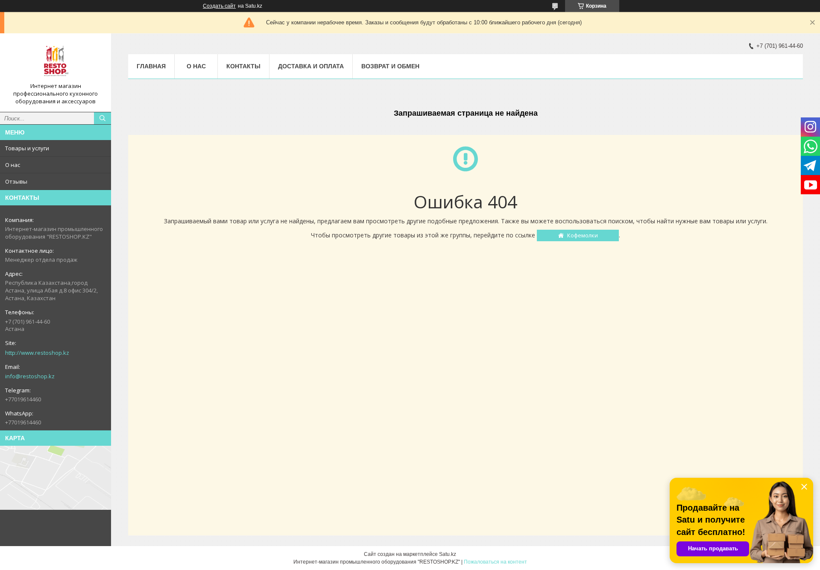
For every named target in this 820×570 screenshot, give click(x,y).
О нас (12, 165)
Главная (151, 66)
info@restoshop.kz (30, 376)
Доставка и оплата (311, 66)
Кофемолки (582, 235)
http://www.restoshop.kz (37, 353)
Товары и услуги (27, 148)
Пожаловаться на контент (495, 562)
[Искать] (102, 118)
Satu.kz (447, 554)
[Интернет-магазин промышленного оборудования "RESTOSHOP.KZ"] (55, 61)
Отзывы (16, 181)
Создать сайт (219, 6)
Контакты (243, 66)
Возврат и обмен (390, 66)
